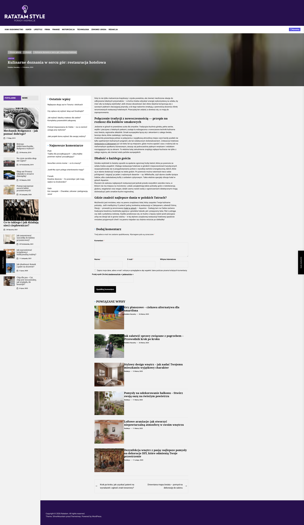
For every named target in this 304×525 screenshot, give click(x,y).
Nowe (25, 98)
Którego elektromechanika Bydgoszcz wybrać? (25, 146)
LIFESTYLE (38, 29)
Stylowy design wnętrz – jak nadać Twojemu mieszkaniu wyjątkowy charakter (153, 366)
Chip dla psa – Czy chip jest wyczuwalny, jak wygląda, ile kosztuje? (26, 281)
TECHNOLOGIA (83, 29)
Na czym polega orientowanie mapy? (68, 169)
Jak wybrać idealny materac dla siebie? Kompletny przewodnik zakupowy (64, 119)
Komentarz (99, 240)
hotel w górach (130, 208)
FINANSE (56, 29)
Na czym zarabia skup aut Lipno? (26, 159)
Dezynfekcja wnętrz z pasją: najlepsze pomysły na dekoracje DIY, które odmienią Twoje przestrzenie (155, 453)
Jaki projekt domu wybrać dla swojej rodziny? (67, 136)
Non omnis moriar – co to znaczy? (66, 163)
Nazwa (97, 259)
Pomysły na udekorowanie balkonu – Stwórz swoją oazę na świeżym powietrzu (153, 394)
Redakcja (127, 371)
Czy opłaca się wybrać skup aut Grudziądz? (66, 111)
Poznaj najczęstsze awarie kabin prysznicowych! (25, 188)
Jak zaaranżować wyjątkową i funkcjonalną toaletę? (26, 252)
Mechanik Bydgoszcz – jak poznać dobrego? (21, 132)
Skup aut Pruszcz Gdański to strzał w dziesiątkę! (25, 173)
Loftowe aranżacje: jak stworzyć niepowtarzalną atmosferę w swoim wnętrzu (154, 423)
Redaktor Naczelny (14, 67)
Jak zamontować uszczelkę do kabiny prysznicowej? (26, 237)
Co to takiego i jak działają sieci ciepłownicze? (21, 223)
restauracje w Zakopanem (105, 143)
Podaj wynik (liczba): (100, 274)
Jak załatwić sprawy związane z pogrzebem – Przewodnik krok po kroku (153, 337)
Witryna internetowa (168, 259)
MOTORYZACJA (68, 29)
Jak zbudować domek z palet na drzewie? (26, 265)
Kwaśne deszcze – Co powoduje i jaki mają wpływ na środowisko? (66, 180)
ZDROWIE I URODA (98, 29)
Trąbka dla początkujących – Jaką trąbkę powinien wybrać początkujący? (65, 155)
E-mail (130, 259)
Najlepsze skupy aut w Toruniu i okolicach (65, 104)
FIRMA (47, 29)
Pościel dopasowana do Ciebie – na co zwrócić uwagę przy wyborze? (67, 128)
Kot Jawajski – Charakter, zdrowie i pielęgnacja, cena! (68, 192)
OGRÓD (28, 29)
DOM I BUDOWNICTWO (14, 29)
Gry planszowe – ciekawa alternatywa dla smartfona (151, 308)
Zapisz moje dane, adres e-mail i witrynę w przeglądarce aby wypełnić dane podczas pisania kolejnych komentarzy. (142, 270)
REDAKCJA (113, 29)
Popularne (10, 98)
